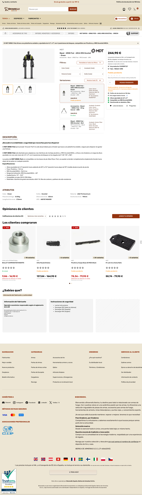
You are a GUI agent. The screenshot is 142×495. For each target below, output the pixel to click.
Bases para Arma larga (76, 280)
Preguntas (132, 106)
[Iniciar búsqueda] (72, 9)
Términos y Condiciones (97, 367)
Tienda (5, 18)
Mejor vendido (6, 362)
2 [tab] (72, 284)
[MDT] (97, 50)
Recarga (52, 23)
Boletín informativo (8, 377)
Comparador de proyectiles (9, 280)
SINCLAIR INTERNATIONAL (10, 260)
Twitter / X (56, 403)
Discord (7, 402)
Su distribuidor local (95, 362)
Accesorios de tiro (60, 23)
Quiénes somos (126, 362)
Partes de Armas (11, 23)
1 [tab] (70, 284)
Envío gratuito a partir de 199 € (66, 2)
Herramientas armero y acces (75, 23)
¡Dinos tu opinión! (126, 216)
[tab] (17, 295)
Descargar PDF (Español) (62, 309)
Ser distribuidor (126, 372)
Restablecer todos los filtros (88, 63)
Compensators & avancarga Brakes (45, 278)
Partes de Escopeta (36, 23)
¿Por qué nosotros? (95, 357)
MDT (62, 49)
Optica (85, 23)
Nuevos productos (8, 367)
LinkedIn (44, 403)
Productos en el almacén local (63, 382)
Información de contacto (129, 377)
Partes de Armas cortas (23, 23)
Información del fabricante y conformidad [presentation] (17, 295)
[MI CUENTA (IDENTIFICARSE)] (124, 9)
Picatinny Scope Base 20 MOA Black (83, 263)
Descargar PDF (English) (62, 311)
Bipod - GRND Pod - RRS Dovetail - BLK (78, 124)
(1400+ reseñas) (76, 28)
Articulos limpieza (93, 23)
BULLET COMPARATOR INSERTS (13, 263)
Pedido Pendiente (126, 82)
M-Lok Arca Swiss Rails (114, 263)
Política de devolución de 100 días (128, 2)
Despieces (18, 18)
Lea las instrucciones (61, 305)
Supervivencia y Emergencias (62, 377)
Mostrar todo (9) (92, 80)
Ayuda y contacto (10, 2)
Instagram (19, 403)
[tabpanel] (19, 253)
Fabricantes (33, 18)
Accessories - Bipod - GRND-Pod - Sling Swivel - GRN (78, 108)
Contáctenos (125, 357)
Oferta (136, 18)
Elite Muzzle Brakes (43, 263)
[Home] (4, 33)
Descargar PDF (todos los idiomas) (65, 307)
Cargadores (46, 23)
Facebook (32, 403)
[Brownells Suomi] (88, 459)
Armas (4, 23)
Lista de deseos (130, 9)
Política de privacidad (128, 382)
